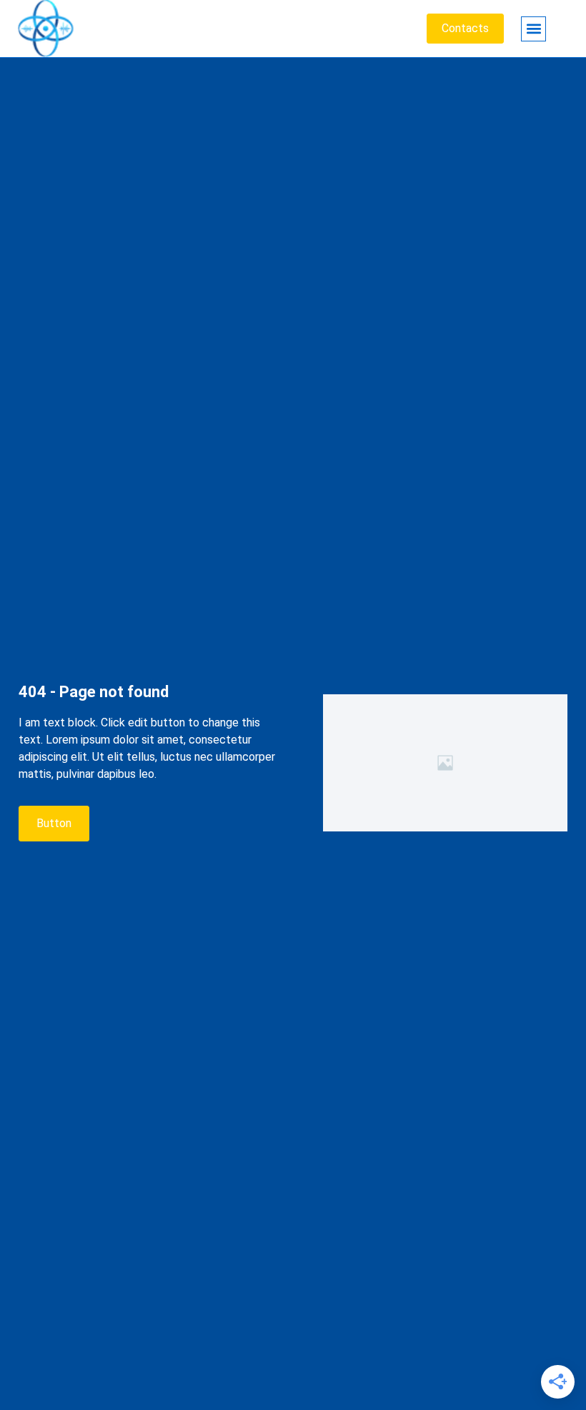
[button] (533, 28)
